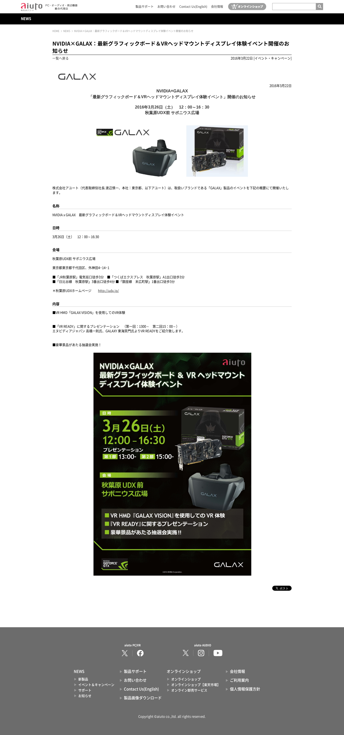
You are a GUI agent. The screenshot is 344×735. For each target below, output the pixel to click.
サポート (84, 690)
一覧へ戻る (60, 58)
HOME (55, 31)
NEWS (26, 18)
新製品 (83, 679)
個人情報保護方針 (245, 689)
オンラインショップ (186, 679)
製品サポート (144, 6)
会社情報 (217, 6)
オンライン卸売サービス (189, 690)
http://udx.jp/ (108, 290)
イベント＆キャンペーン (96, 684)
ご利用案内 (239, 680)
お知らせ (84, 695)
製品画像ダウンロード (143, 698)
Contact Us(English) (193, 6)
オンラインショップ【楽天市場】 (195, 684)
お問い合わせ (166, 6)
